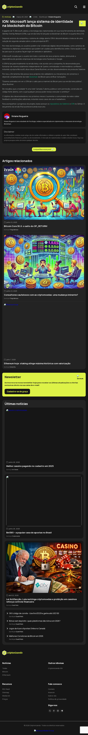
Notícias (8, 17)
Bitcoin (5, 671)
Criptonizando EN (55, 668)
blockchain (33, 77)
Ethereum (6, 675)
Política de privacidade (57, 699)
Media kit (6, 696)
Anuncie (51, 692)
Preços (5, 699)
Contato (51, 689)
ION (72, 104)
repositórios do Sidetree (59, 104)
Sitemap (5, 692)
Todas (4, 668)
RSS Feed (6, 689)
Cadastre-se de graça (17, 391)
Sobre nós (52, 696)
